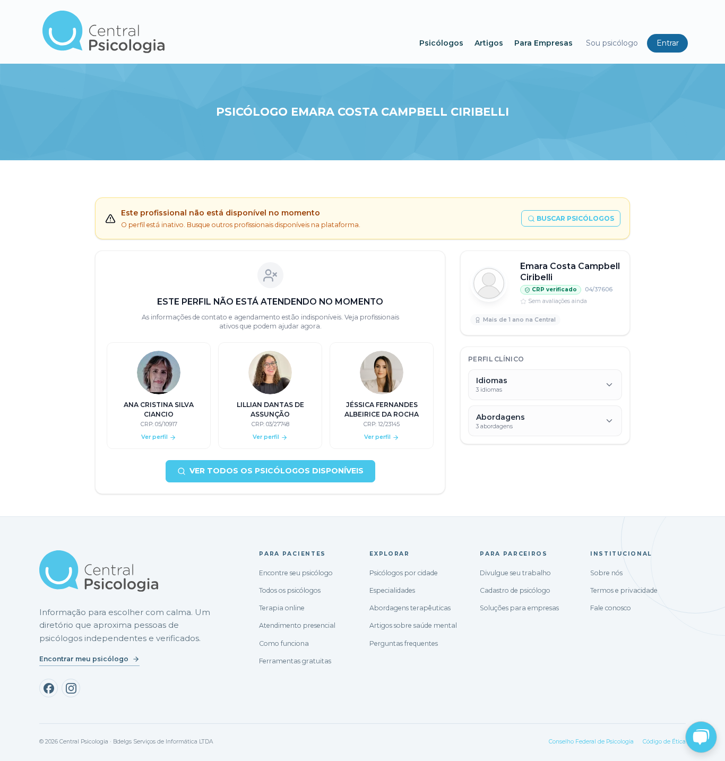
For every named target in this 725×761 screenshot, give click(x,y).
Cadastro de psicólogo (515, 590)
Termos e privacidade (624, 590)
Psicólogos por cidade (403, 573)
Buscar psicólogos (575, 218)
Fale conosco (610, 608)
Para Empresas (543, 43)
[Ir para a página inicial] (98, 571)
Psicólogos (441, 43)
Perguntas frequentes (403, 643)
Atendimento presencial (297, 625)
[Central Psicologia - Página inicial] (225, 32)
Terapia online (282, 608)
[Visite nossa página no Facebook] (48, 688)
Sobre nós (606, 573)
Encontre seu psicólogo (296, 573)
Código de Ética (664, 741)
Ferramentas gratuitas (295, 661)
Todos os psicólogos (290, 590)
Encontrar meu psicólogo (83, 659)
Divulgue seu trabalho (515, 573)
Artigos (488, 43)
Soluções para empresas (519, 608)
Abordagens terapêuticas (410, 608)
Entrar (668, 43)
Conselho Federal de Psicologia (591, 741)
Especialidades (392, 590)
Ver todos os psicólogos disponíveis (276, 470)
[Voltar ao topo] (18, 743)
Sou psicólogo (612, 43)
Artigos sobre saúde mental (413, 625)
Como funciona (284, 643)
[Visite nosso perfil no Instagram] (71, 688)
